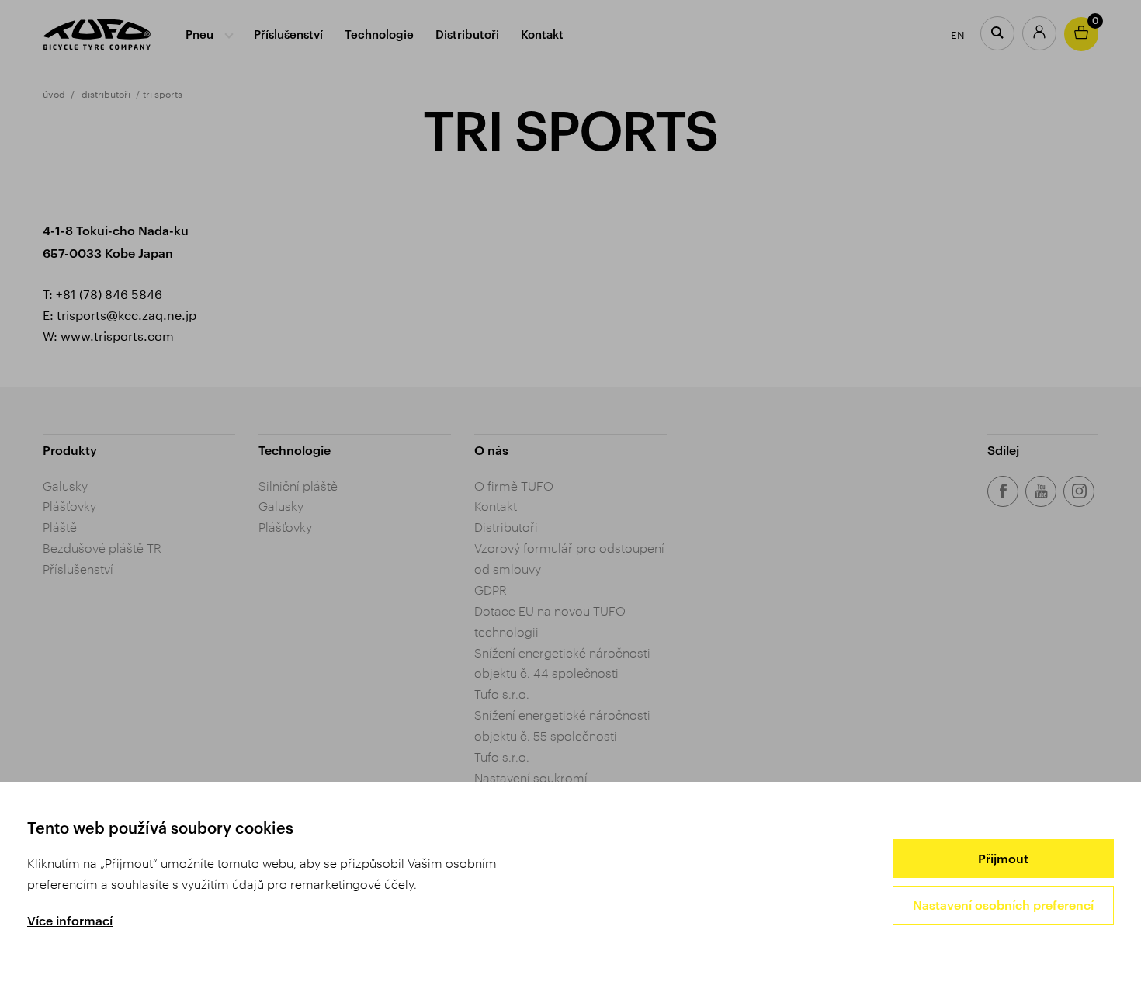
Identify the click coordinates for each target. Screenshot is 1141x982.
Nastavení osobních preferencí (1003, 904)
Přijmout (1003, 858)
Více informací (70, 920)
